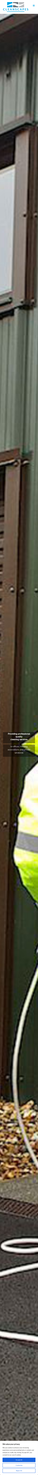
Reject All (19, 1470)
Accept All (19, 1460)
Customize (19, 1465)
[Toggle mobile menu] (34, 6)
